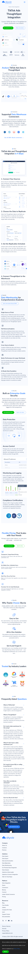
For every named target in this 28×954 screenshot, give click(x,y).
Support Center (6, 914)
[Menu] (24, 2)
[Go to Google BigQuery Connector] (18, 132)
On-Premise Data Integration (9, 867)
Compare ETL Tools (7, 909)
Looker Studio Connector (8, 894)
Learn (3, 912)
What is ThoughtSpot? (9, 714)
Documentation (6, 916)
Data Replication (6, 863)
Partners (4, 850)
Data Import (5, 856)
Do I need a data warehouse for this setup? (12, 727)
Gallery (4, 907)
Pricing (4, 896)
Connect (4, 892)
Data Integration (15, 6)
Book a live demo (20, 27)
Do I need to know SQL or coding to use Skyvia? (12, 765)
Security (4, 928)
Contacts (4, 847)
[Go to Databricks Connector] (14, 132)
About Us (4, 845)
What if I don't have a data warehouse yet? (10, 743)
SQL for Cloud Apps (7, 876)
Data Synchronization (7, 860)
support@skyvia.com (7, 933)
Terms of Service (6, 926)
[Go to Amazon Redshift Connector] (5, 132)
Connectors (5, 887)
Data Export (5, 858)
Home (10, 6)
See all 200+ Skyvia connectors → (14, 137)
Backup (4, 889)
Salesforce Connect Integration (10, 874)
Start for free (20, 545)
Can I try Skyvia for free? (10, 797)
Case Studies (5, 905)
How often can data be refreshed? (9, 781)
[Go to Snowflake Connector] (23, 132)
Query (3, 885)
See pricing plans (9, 545)
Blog (3, 903)
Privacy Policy (5, 930)
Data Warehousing (7, 865)
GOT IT (5, 951)
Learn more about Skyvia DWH (10, 303)
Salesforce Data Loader (8, 872)
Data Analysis (5, 870)
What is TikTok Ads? (9, 705)
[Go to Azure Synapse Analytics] (9, 132)
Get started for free (8, 27)
